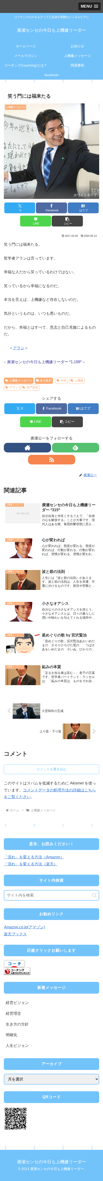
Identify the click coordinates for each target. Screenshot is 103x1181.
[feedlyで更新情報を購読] (75, 447)
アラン (18, 348)
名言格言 (46, 380)
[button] (67, 221)
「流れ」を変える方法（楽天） (30, 864)
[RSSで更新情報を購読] (51, 459)
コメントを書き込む (51, 769)
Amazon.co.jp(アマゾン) (24, 927)
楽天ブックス (15, 934)
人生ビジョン (17, 1046)
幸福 (63, 380)
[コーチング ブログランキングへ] (17, 971)
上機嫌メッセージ (20, 380)
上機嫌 (79, 380)
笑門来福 (32, 387)
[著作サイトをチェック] (27, 447)
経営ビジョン (17, 1003)
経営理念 (13, 1013)
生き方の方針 (17, 1024)
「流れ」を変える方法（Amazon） (34, 857)
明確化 (11, 1035)
